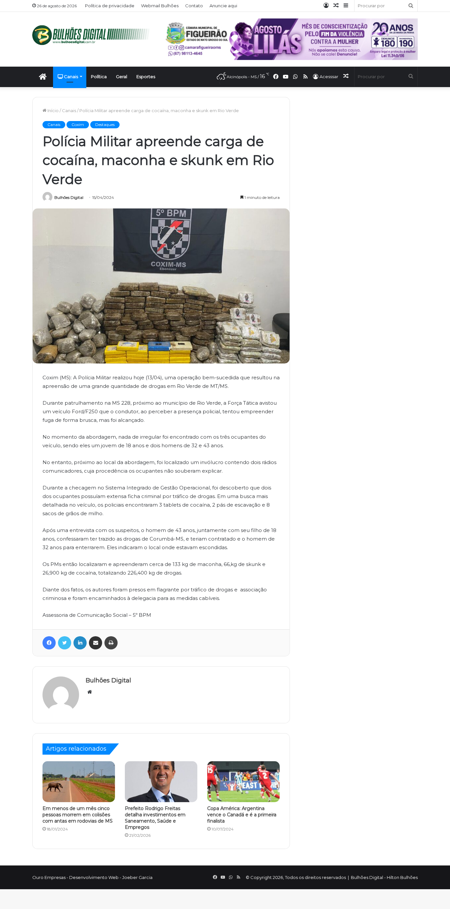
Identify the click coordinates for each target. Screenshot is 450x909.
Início (52, 110)
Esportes (145, 76)
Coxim (77, 124)
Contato (194, 5)
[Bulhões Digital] (93, 35)
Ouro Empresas (49, 877)
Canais (70, 76)
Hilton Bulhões (402, 877)
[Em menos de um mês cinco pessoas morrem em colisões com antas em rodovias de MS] (78, 781)
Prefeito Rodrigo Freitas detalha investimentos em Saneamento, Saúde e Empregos (155, 817)
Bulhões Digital (68, 197)
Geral (121, 76)
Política (99, 76)
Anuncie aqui (223, 5)
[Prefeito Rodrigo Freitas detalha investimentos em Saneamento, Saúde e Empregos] (161, 781)
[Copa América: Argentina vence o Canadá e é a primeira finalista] (243, 781)
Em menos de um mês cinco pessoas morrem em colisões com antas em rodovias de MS (77, 814)
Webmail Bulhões (160, 5)
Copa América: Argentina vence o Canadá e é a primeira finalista (241, 814)
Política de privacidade (109, 5)
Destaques (105, 124)
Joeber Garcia (137, 877)
